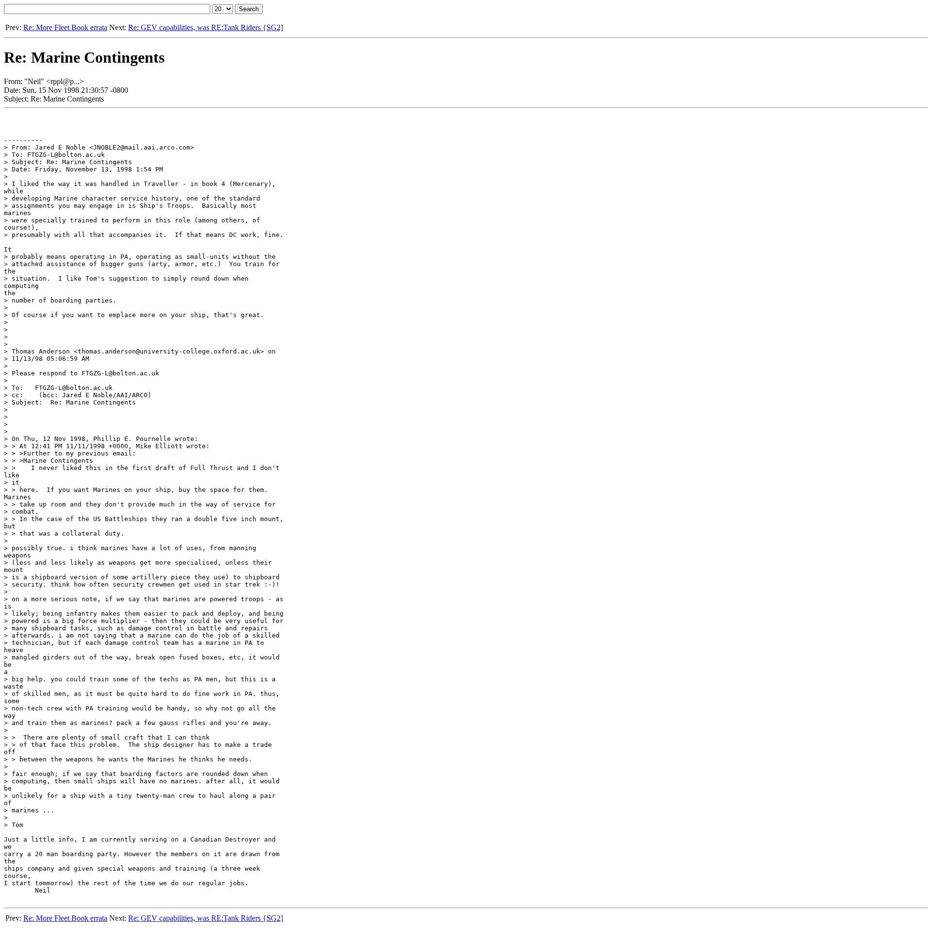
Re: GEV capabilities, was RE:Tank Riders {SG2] (205, 27)
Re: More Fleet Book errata (65, 27)
